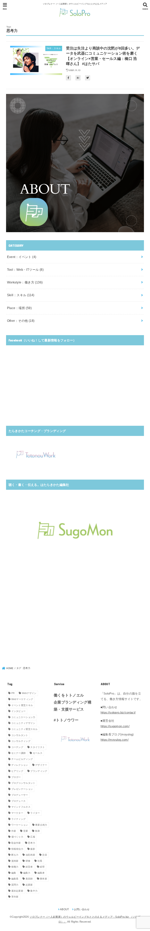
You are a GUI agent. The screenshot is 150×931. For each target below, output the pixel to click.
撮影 (32, 849)
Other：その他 (21, 320)
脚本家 (43, 878)
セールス (37, 753)
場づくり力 (17, 836)
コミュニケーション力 (23, 717)
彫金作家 (16, 843)
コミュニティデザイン (23, 723)
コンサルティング (20, 741)
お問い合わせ (82, 909)
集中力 (34, 891)
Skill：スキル (20, 295)
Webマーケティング (22, 699)
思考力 (31, 843)
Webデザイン (29, 693)
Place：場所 (19, 308)
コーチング (17, 747)
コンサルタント (19, 735)
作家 (13, 831)
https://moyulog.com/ (115, 739)
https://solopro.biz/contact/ (118, 712)
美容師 (29, 878)
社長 (40, 861)
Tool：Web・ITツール (25, 269)
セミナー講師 (18, 753)
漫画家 (15, 861)
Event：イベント (21, 257)
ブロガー (16, 777)
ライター (35, 813)
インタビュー (18, 711)
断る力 (15, 854)
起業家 (29, 884)
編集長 (15, 878)
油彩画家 (30, 854)
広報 (32, 836)
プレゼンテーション (22, 789)
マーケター (17, 813)
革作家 (15, 896)
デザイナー (41, 765)
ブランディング (38, 771)
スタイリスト (37, 747)
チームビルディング (22, 759)
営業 (25, 831)
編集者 (41, 872)
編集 (13, 872)
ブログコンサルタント (23, 783)
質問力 (15, 884)
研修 (28, 861)
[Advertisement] (75, 390)
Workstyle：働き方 (25, 282)
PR (13, 693)
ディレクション (19, 765)
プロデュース (18, 801)
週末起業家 (17, 891)
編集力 (26, 872)
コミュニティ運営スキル (24, 729)
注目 (44, 854)
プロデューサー (19, 795)
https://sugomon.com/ (115, 726)
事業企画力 (41, 825)
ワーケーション (19, 825)
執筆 (37, 831)
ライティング (18, 819)
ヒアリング (17, 771)
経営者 (29, 866)
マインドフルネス (20, 807)
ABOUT (64, 909)
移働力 (15, 866)
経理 (42, 866)
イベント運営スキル (22, 705)
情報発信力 (17, 849)
